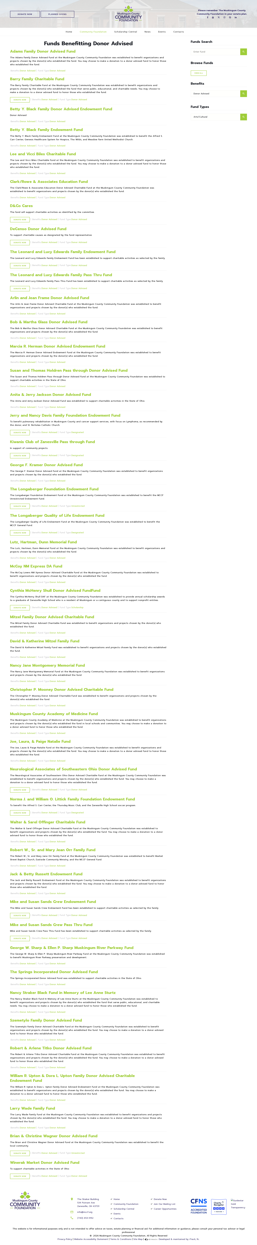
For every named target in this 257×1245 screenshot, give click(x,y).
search (243, 51)
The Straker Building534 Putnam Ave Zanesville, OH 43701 (88, 1203)
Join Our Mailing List (164, 1204)
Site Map (138, 1239)
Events (162, 32)
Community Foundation (93, 32)
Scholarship (77, 607)
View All (198, 73)
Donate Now (25, 14)
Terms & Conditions (120, 1239)
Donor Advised (28, 70)
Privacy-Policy (65, 1239)
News (147, 32)
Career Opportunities (165, 1209)
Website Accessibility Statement (91, 1239)
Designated (77, 432)
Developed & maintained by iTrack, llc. (178, 1239)
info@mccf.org (84, 1212)
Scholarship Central (125, 32)
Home (69, 32)
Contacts (178, 32)
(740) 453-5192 (85, 1218)
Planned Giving (57, 14)
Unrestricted (78, 506)
